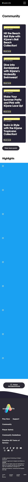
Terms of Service (4, 476)
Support (16, 419)
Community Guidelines (11, 435)
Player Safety (7, 430)
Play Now (6, 419)
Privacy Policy (11, 475)
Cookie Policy (18, 475)
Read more (7, 51)
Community (7, 424)
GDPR (25, 474)
